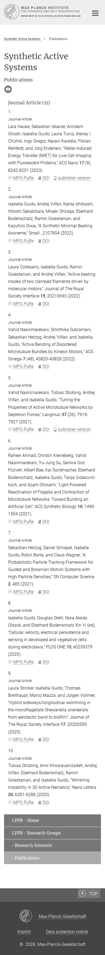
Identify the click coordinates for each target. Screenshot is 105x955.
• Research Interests (32, 845)
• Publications (26, 858)
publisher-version (74, 177)
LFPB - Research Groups (36, 833)
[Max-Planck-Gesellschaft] (29, 916)
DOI (46, 177)
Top (93, 893)
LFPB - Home (25, 820)
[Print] (8, 89)
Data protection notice (67, 931)
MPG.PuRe (23, 177)
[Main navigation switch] (95, 13)
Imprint (24, 931)
